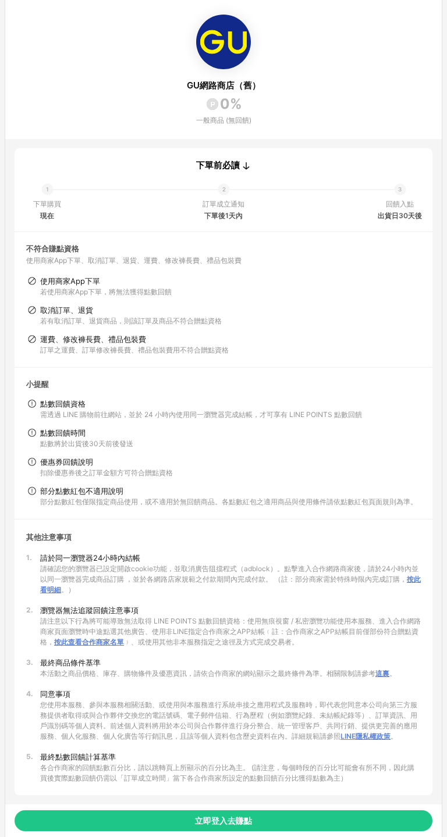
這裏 (382, 673)
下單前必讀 (218, 165)
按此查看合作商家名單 (89, 641)
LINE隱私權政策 (365, 736)
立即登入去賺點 (223, 820)
